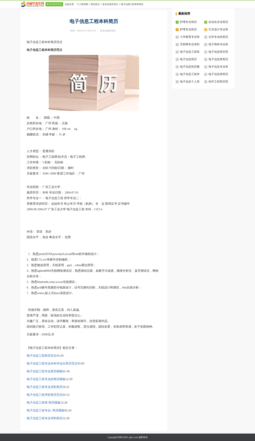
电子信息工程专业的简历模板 (46, 379)
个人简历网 (82, 4)
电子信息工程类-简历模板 (43, 402)
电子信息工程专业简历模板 (45, 371)
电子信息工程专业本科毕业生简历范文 (52, 363)
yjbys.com (133, 437)
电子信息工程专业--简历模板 (45, 410)
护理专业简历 (188, 21)
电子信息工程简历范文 (42, 355)
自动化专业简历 (218, 21)
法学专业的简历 (218, 36)
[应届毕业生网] (33, 4)
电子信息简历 (188, 59)
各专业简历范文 (54, 4)
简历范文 (95, 4)
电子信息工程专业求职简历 (45, 386)
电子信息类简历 (218, 59)
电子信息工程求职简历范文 (45, 394)
